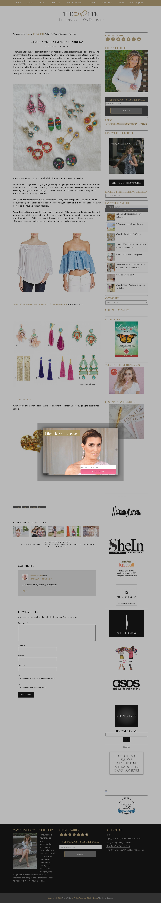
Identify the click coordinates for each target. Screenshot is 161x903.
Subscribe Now (98, 471)
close (45, 474)
